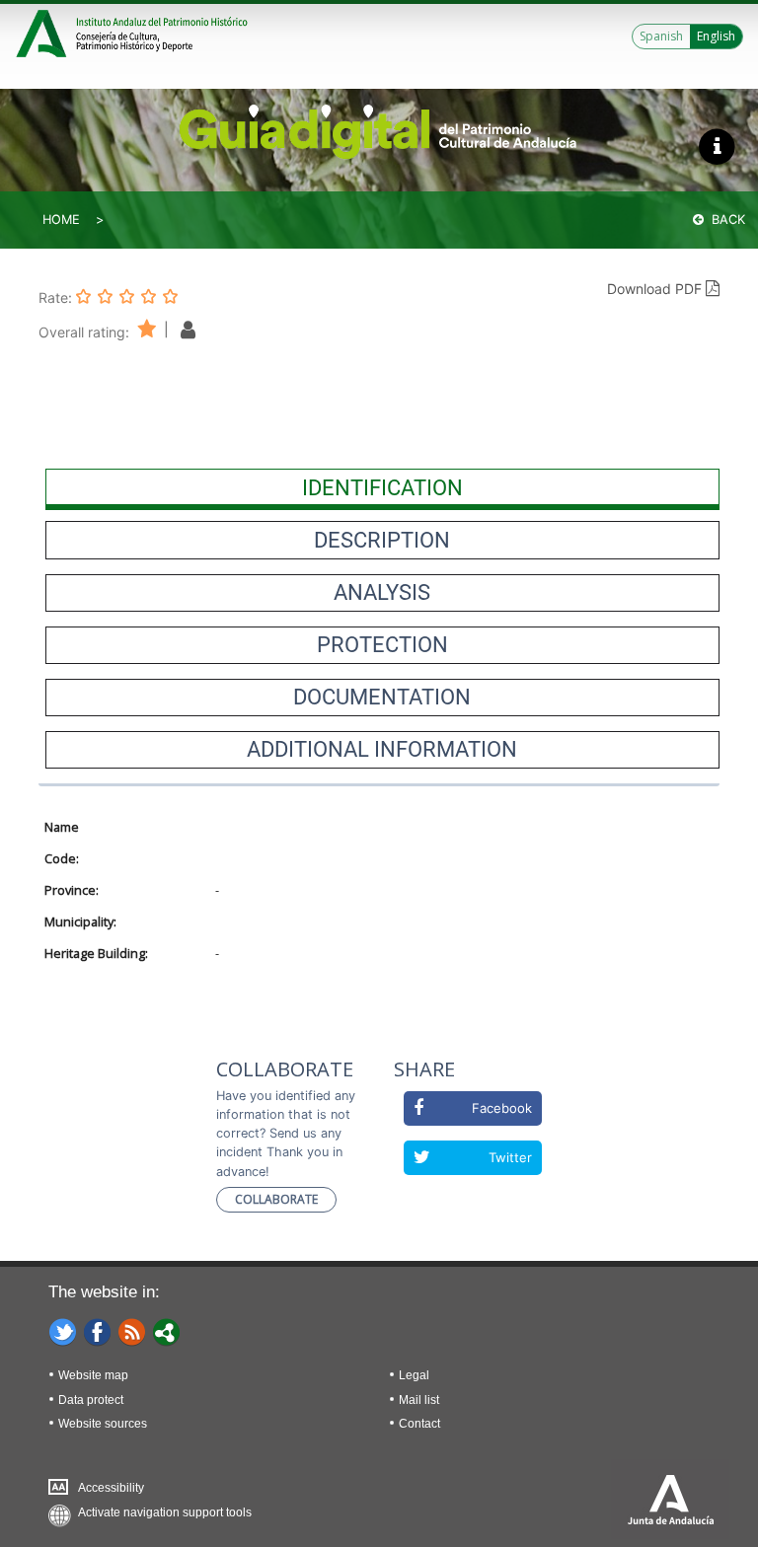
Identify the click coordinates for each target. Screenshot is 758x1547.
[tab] (382, 487)
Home (61, 219)
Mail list (419, 1400)
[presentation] (382, 487)
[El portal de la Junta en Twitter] (63, 1331)
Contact (419, 1424)
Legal (414, 1375)
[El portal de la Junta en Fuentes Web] (132, 1331)
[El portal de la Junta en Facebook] (98, 1331)
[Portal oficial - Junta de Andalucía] (44, 31)
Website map (93, 1375)
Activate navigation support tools (165, 1512)
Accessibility (111, 1488)
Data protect (90, 1400)
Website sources (102, 1424)
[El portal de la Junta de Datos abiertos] (167, 1331)
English (716, 36)
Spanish (661, 36)
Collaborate (276, 1199)
